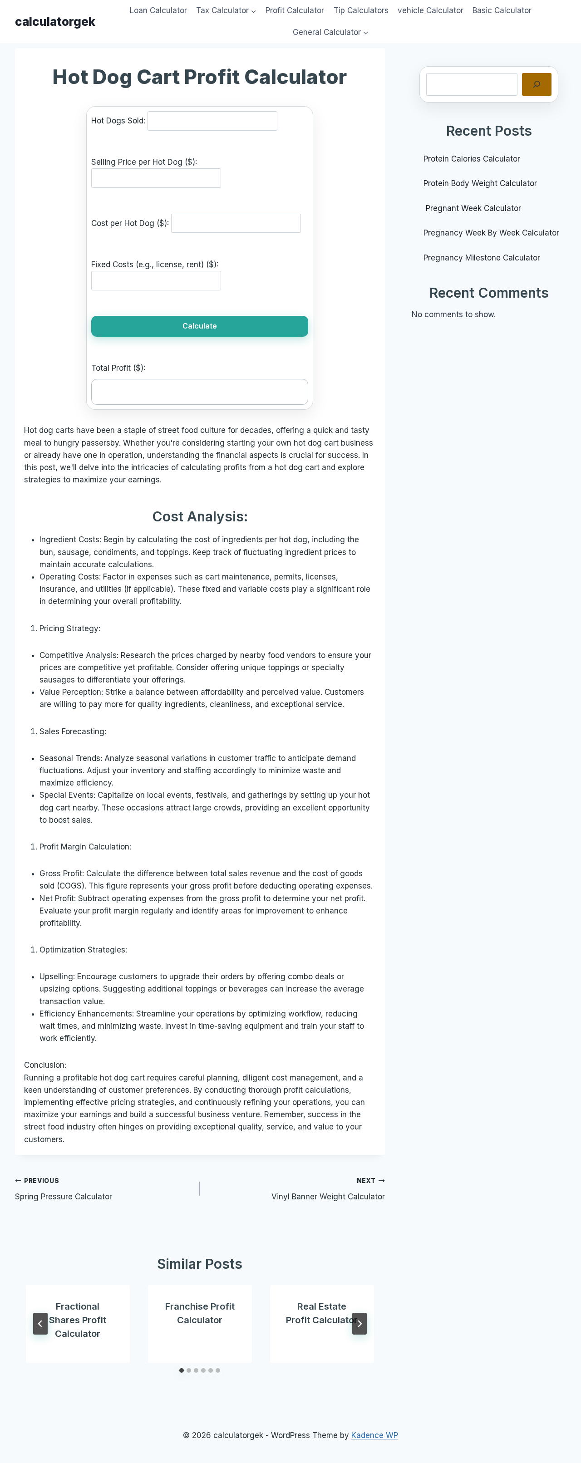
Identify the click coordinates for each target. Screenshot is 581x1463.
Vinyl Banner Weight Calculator (328, 1189)
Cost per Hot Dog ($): (131, 222)
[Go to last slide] (40, 1324)
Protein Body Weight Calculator (481, 183)
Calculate (199, 325)
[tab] (181, 1370)
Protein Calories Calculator (472, 158)
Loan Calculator (158, 10)
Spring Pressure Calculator (63, 1189)
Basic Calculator (502, 10)
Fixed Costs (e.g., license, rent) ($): (154, 264)
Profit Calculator (295, 10)
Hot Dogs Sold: (119, 120)
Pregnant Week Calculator (472, 208)
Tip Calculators (361, 10)
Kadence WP (374, 1435)
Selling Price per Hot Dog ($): (144, 162)
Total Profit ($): (118, 368)
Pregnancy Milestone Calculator (481, 257)
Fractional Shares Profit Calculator (77, 1320)
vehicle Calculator (430, 10)
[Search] (536, 84)
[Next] (359, 1324)
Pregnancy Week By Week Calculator (491, 232)
